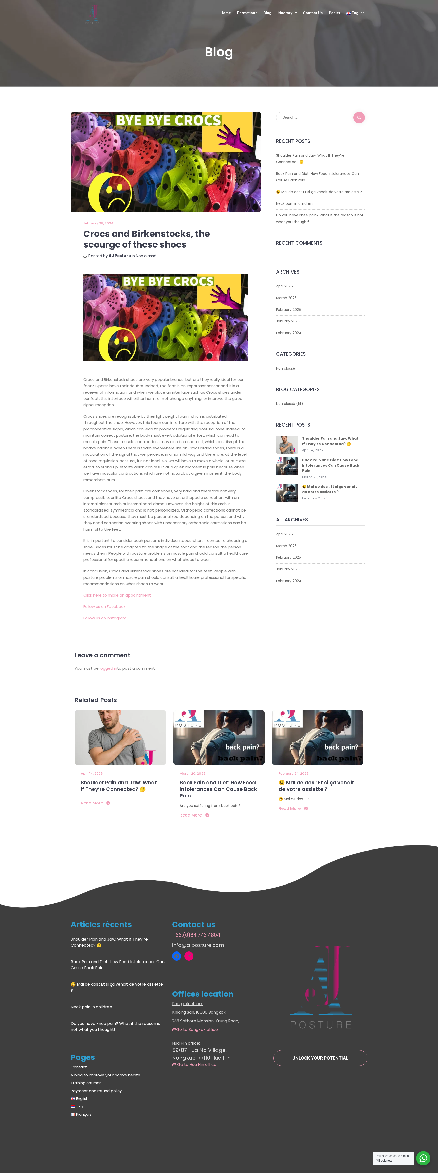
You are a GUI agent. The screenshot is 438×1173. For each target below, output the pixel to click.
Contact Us (313, 13)
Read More (92, 803)
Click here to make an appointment (117, 595)
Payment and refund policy (96, 1090)
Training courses (86, 1082)
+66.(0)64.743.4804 (196, 935)
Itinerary (285, 13)
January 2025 (288, 321)
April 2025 (284, 286)
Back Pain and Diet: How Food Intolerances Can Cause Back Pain (317, 177)
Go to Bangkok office (197, 1029)
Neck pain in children (294, 203)
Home (225, 13)
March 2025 (286, 297)
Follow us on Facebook (104, 606)
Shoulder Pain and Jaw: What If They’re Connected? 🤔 (310, 158)
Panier (334, 13)
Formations (247, 13)
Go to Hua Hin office (196, 1064)
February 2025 (288, 309)
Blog (267, 13)
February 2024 (288, 332)
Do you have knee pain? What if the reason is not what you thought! (319, 218)
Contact (79, 1067)
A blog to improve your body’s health (105, 1075)
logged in (108, 668)
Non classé (146, 255)
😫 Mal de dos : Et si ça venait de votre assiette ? (319, 191)
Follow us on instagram (104, 618)
